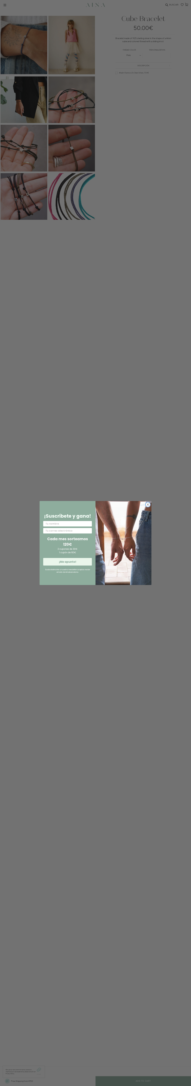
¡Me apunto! (67, 562)
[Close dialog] (147, 504)
